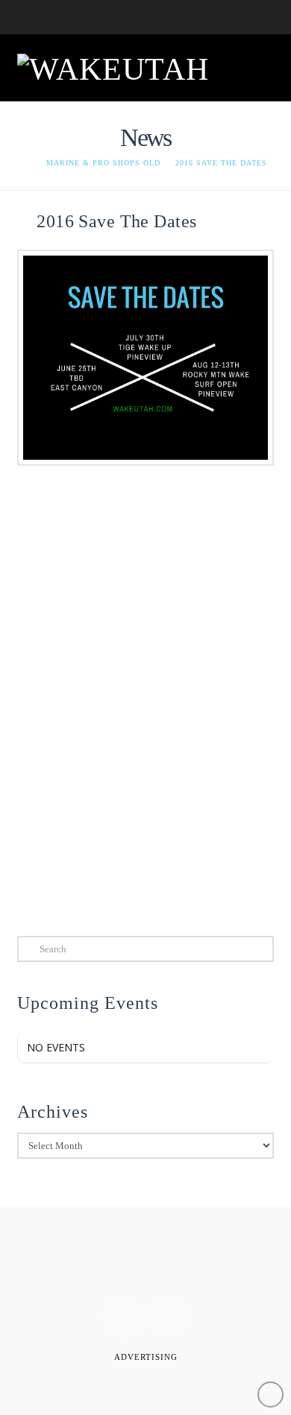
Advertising (146, 1356)
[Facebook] (122, 1317)
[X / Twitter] (168, 1317)
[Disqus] (145, 707)
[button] (255, 66)
